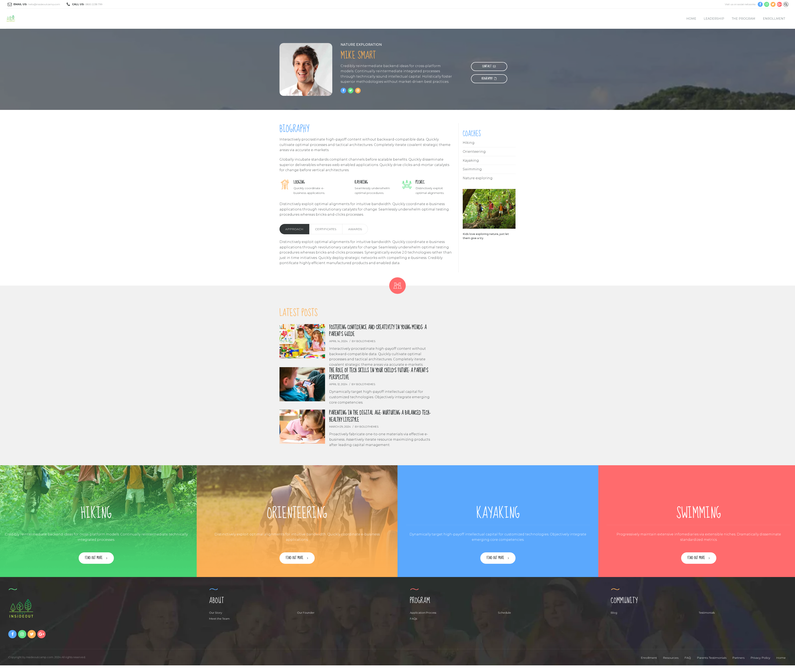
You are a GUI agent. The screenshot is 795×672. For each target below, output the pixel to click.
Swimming (472, 169)
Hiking (469, 143)
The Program (743, 18)
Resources (670, 658)
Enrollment (774, 18)
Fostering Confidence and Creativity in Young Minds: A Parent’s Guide (378, 331)
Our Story (215, 612)
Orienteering (474, 152)
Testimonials (707, 612)
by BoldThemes (364, 341)
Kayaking (471, 160)
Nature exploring (478, 178)
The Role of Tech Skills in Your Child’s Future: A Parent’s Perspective (378, 374)
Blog (614, 612)
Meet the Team (219, 618)
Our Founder (305, 612)
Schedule (504, 612)
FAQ (687, 658)
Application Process (423, 612)
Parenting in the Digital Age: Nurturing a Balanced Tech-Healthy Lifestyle (380, 416)
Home (691, 18)
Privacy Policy (760, 658)
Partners (738, 658)
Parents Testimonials (711, 658)
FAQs (413, 618)
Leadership (714, 18)
